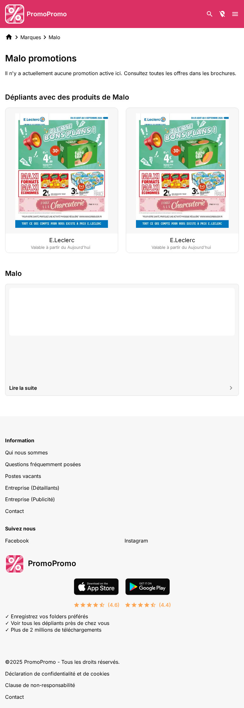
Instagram (136, 540)
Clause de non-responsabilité (40, 685)
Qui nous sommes (26, 452)
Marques (30, 37)
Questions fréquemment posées (43, 464)
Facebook (17, 540)
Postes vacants (23, 476)
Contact (14, 511)
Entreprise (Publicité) (30, 499)
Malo (54, 37)
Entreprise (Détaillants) (32, 488)
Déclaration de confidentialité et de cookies (57, 673)
